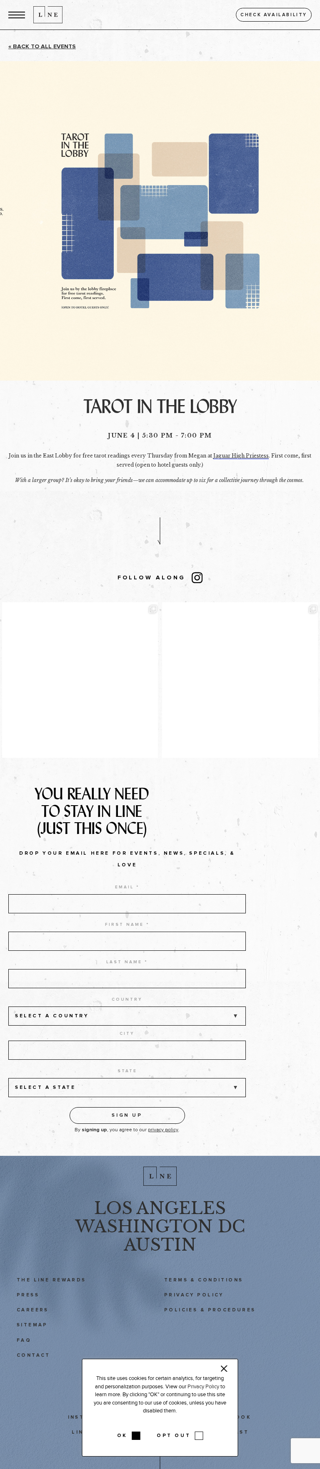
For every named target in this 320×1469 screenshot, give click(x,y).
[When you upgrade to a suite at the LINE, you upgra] (240, 680)
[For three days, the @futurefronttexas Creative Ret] (80, 680)
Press (28, 1295)
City (127, 1033)
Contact (33, 1355)
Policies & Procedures (210, 1310)
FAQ (24, 1340)
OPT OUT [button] (173, 1435)
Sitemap (32, 1325)
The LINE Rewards (51, 1280)
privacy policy (163, 1130)
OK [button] (122, 1435)
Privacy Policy (194, 1295)
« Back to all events (42, 46)
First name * (127, 924)
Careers (33, 1310)
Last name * (127, 962)
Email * (127, 887)
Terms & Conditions (203, 1280)
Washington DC (160, 1226)
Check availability (273, 14)
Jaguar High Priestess (241, 456)
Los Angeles (160, 1208)
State (127, 1071)
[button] (16, 14)
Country (127, 999)
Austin (160, 1244)
